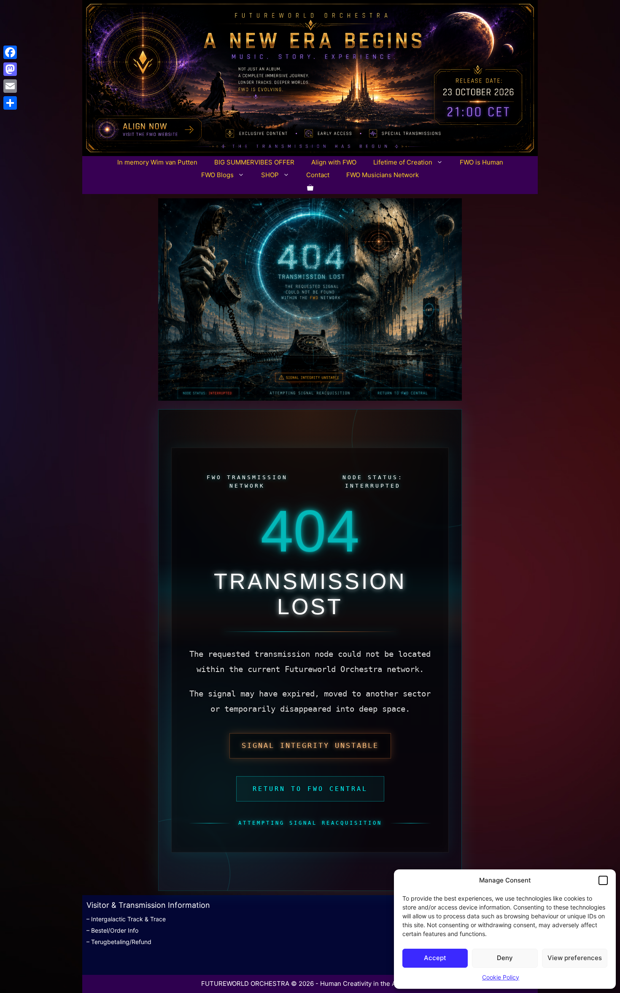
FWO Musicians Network (382, 175)
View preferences (574, 958)
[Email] (10, 86)
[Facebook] (10, 52)
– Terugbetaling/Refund (118, 941)
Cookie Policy (500, 977)
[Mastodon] (10, 69)
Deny (505, 958)
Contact (317, 175)
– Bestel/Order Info (112, 930)
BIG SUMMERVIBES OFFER (254, 162)
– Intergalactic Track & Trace (126, 919)
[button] (603, 880)
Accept (435, 958)
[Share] (10, 102)
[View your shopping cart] (310, 187)
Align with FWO (333, 162)
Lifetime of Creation (402, 162)
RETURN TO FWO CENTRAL (310, 789)
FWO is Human (481, 162)
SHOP (270, 175)
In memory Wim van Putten (157, 162)
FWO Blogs (217, 175)
